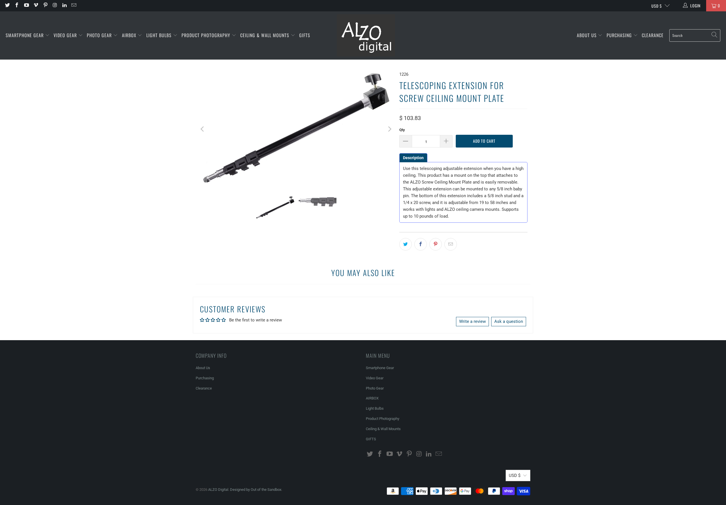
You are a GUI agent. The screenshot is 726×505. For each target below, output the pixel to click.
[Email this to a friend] (450, 244)
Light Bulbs (159, 35)
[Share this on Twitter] (405, 244)
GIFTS (304, 35)
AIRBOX (130, 35)
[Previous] (202, 129)
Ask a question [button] (508, 321)
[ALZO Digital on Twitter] (7, 5)
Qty (402, 130)
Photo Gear (100, 35)
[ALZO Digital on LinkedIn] (64, 5)
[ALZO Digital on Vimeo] (36, 5)
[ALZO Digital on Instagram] (55, 5)
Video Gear (66, 35)
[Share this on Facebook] (420, 244)
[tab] (413, 157)
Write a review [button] (472, 321)
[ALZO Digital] (366, 35)
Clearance (653, 35)
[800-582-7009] (93, 5)
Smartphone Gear (25, 35)
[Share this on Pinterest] (435, 244)
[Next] (389, 129)
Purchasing (620, 35)
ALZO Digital (218, 489)
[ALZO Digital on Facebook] (17, 5)
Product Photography (207, 35)
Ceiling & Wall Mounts (265, 35)
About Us (587, 35)
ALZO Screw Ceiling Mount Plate (441, 182)
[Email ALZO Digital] (74, 5)
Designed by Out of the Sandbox (255, 489)
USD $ (656, 6)
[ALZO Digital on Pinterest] (45, 5)
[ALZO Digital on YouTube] (26, 5)
